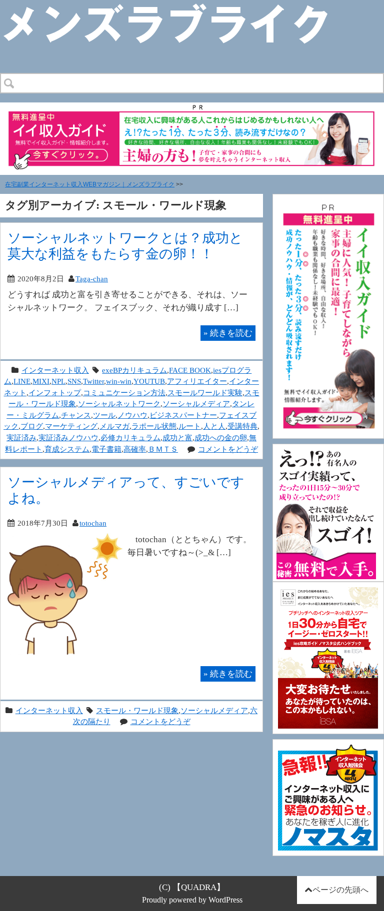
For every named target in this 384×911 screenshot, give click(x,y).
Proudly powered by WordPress (192, 900)
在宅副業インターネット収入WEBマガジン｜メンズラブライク (89, 184)
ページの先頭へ (340, 890)
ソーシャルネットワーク (119, 403)
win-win (119, 381)
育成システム (67, 449)
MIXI (41, 381)
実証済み (21, 437)
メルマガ (115, 426)
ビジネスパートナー (183, 415)
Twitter (93, 381)
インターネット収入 (55, 370)
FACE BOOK (190, 370)
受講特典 (243, 426)
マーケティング (71, 426)
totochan (93, 523)
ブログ (31, 426)
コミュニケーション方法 (124, 392)
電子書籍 (107, 449)
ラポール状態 (154, 426)
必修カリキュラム (130, 437)
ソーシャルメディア (196, 403)
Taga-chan (92, 278)
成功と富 (177, 437)
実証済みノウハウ (68, 437)
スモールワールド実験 (205, 392)
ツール (104, 415)
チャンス (76, 415)
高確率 (135, 449)
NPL (59, 381)
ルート (189, 426)
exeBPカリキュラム (134, 370)
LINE (22, 381)
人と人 (214, 426)
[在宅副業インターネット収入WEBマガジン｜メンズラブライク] (180, 7)
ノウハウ (133, 415)
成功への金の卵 (220, 437)
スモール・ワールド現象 (137, 710)
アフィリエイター (197, 381)
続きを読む (228, 332)
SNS (74, 381)
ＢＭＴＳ (163, 449)
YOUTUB (149, 381)
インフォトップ (54, 392)
